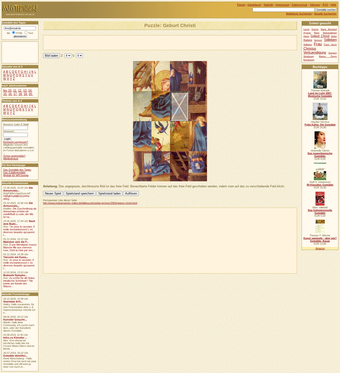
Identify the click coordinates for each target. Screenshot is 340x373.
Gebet (334, 36)
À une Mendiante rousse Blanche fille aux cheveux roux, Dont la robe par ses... (20, 247)
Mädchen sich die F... (16, 241)
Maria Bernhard (329, 29)
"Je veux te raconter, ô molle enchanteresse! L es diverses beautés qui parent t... (19, 230)
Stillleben (307, 44)
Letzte (306, 29)
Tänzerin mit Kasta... (15, 257)
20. (31, 94)
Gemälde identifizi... (15, 355)
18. (21, 94)
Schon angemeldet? (14, 155)
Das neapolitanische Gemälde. (320, 154)
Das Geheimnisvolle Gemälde (320, 211)
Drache (315, 29)
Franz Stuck (330, 44)
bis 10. (7, 90)
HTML (19, 33)
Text (30, 33)
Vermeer (318, 40)
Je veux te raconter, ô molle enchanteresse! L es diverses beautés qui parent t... (18, 264)
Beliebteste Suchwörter (299, 13)
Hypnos (307, 33)
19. (26, 94)
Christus (309, 48)
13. (25, 90)
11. (15, 90)
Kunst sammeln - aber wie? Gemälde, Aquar (320, 239)
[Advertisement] (97, 42)
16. (10, 94)
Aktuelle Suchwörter (325, 13)
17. (15, 94)
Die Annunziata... (18, 189)
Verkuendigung (314, 52)
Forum (241, 4)
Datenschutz (299, 4)
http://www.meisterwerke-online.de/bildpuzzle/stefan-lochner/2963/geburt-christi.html (90, 203)
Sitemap (315, 4)
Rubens (307, 40)
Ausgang (332, 53)
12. (20, 90)
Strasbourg (308, 56)
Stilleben (330, 40)
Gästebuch (254, 4)
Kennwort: (9, 131)
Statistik (268, 4)
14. (30, 90)
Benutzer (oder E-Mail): (16, 124)
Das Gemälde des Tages (17, 169)
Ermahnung (308, 60)
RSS (325, 4)
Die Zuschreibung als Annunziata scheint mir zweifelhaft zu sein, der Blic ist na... (20, 212)
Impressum (282, 4)
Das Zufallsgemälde (14, 172)
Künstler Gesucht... (15, 319)
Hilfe (333, 4)
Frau (318, 44)
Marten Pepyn (328, 56)
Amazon (320, 248)
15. (5, 94)
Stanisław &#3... (12, 301)
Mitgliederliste (10, 158)
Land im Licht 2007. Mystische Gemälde (320, 94)
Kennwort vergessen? (15, 142)
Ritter (316, 33)
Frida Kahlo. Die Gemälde (320, 124)
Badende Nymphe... (15, 275)
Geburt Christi (320, 36)
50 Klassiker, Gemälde (320, 184)
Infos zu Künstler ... (15, 337)
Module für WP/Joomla (15, 175)
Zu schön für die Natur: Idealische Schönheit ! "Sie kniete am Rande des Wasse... (19, 282)
